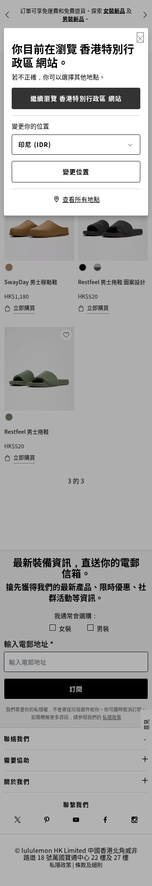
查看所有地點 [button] (81, 199)
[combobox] (76, 144)
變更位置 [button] (76, 171)
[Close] (140, 37)
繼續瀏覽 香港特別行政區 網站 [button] (76, 98)
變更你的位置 (30, 126)
